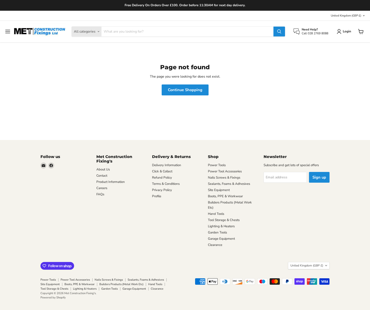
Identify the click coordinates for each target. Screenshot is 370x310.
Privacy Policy (162, 190)
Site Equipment (219, 190)
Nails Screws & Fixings (224, 177)
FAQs (100, 194)
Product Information (110, 182)
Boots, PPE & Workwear (225, 196)
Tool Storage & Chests (224, 220)
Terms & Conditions (166, 184)
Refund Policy (162, 177)
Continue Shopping (185, 89)
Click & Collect (162, 171)
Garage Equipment (221, 238)
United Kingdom (346, 16)
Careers (101, 188)
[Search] (279, 31)
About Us (103, 169)
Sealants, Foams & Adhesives (229, 184)
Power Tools (217, 165)
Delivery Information (166, 165)
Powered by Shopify (53, 297)
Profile (156, 196)
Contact (101, 175)
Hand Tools (216, 214)
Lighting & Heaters (221, 226)
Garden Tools (217, 232)
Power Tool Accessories (225, 171)
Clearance (215, 245)
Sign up (319, 177)
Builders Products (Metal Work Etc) (121, 284)
